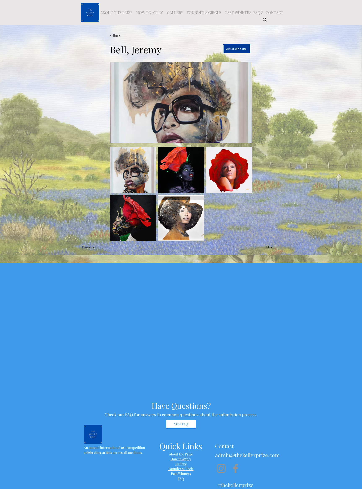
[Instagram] (221, 468)
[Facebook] (235, 468)
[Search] (264, 19)
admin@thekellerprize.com (247, 455)
